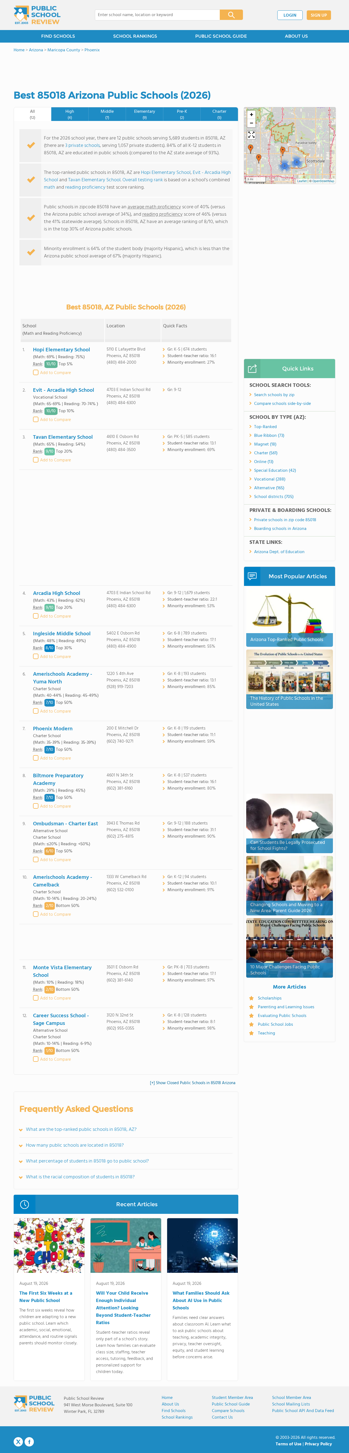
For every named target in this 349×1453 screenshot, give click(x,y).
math (49, 187)
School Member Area (291, 1398)
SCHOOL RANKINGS (135, 36)
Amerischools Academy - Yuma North (62, 678)
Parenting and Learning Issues (286, 1007)
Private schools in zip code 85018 (285, 520)
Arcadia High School (56, 593)
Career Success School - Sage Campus (61, 1019)
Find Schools (174, 1411)
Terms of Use (289, 1444)
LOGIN (290, 15)
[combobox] (153, 15)
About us (170, 1404)
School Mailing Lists (291, 1404)
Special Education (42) (275, 470)
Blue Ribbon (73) (269, 435)
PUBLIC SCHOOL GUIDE (221, 36)
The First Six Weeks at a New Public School (45, 1297)
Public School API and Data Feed (303, 1411)
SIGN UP (319, 15)
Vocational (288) (269, 479)
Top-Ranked (265, 427)
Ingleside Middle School (62, 634)
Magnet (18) (265, 444)
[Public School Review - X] (18, 1442)
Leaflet (302, 181)
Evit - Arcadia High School (63, 390)
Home (167, 1398)
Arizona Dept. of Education (279, 552)
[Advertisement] (126, 527)
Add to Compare (55, 373)
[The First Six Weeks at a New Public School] (49, 1246)
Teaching (266, 1033)
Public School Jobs (275, 1024)
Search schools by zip (274, 395)
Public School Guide (231, 1404)
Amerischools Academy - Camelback (62, 881)
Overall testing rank (142, 180)
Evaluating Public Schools (282, 1015)
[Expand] (251, 135)
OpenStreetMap (323, 181)
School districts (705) (274, 497)
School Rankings (177, 1417)
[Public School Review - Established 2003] (37, 15)
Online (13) (263, 462)
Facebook (29, 1442)
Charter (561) (266, 453)
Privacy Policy (318, 1444)
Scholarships (270, 998)
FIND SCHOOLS (58, 36)
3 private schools (82, 146)
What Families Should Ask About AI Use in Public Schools (201, 1301)
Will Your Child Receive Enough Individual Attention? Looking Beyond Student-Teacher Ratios (123, 1308)
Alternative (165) (269, 488)
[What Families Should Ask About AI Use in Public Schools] (202, 1246)
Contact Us (222, 1417)
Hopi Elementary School (166, 173)
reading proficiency (86, 187)
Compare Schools (228, 1411)
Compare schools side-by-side (282, 404)
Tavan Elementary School (94, 180)
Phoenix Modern (53, 729)
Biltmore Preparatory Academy (58, 779)
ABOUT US (296, 36)
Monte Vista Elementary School (62, 971)
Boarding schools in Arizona (280, 529)
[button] (250, 149)
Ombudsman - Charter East (65, 824)
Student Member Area (232, 1398)
